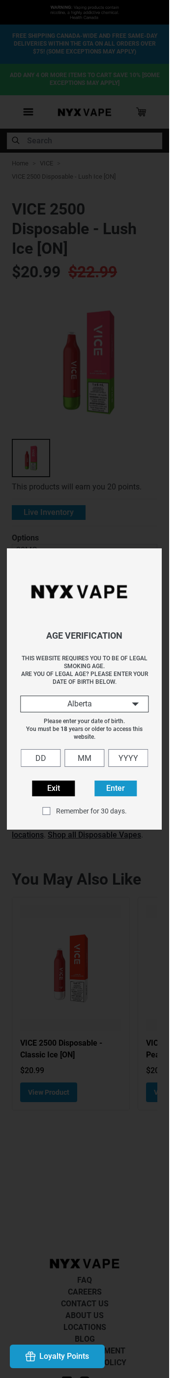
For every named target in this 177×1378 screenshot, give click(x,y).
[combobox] (84, 704)
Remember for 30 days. (91, 811)
